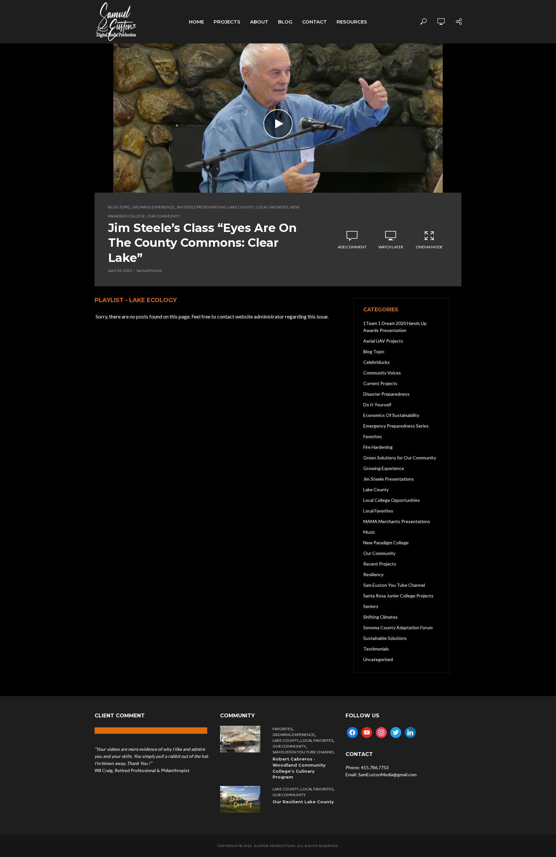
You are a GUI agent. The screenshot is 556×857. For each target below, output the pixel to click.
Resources (352, 22)
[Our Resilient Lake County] (241, 799)
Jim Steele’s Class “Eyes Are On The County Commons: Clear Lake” (202, 243)
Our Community (163, 216)
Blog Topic (119, 207)
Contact (314, 22)
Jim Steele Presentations (201, 207)
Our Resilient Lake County (303, 801)
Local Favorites (272, 207)
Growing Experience (153, 207)
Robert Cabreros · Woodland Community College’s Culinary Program (299, 768)
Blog (285, 22)
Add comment (352, 246)
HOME (196, 22)
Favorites (282, 728)
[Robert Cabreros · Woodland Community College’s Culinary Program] (241, 739)
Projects (227, 22)
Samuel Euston (149, 270)
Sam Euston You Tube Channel (304, 752)
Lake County (241, 207)
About (259, 22)
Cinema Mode (429, 246)
